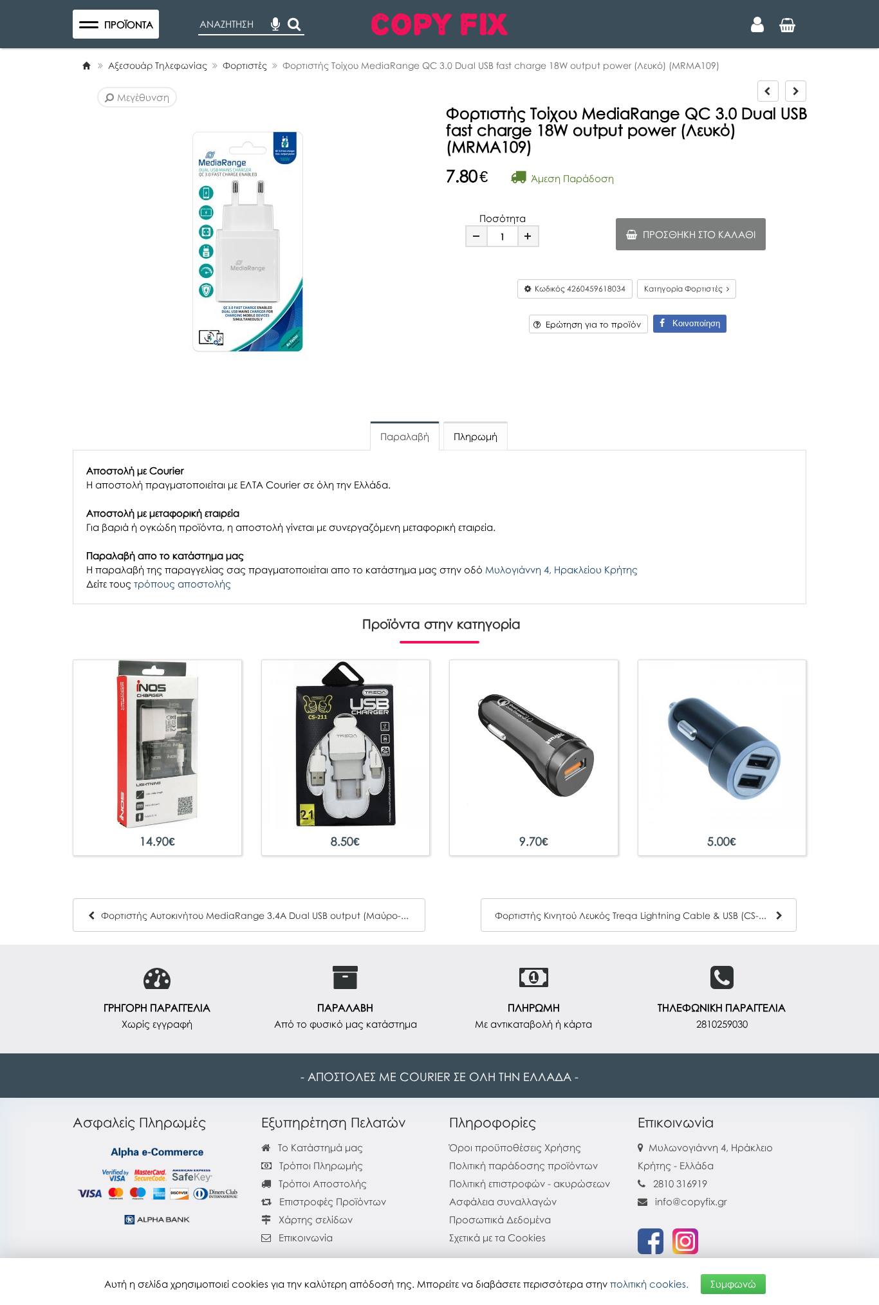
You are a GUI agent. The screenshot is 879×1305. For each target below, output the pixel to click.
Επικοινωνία (306, 1237)
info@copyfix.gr (689, 1201)
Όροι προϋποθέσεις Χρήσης (515, 1147)
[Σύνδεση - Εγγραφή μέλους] (757, 24)
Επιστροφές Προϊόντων (331, 1201)
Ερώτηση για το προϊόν (591, 324)
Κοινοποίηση (692, 323)
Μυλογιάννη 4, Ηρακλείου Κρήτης (561, 569)
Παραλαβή (404, 436)
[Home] (86, 65)
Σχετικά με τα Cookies (497, 1237)
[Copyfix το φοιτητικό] (439, 22)
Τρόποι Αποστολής (321, 1183)
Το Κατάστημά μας (319, 1147)
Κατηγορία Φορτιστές (685, 288)
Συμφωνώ (733, 1284)
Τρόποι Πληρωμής (320, 1165)
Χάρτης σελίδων (314, 1219)
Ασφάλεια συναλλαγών (503, 1201)
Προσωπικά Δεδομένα (500, 1219)
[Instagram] (685, 1240)
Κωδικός (578, 288)
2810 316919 (680, 1183)
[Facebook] (650, 1240)
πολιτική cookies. (649, 1284)
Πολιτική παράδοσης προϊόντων (523, 1165)
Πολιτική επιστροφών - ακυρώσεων (529, 1183)
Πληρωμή (475, 436)
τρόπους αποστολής (182, 583)
